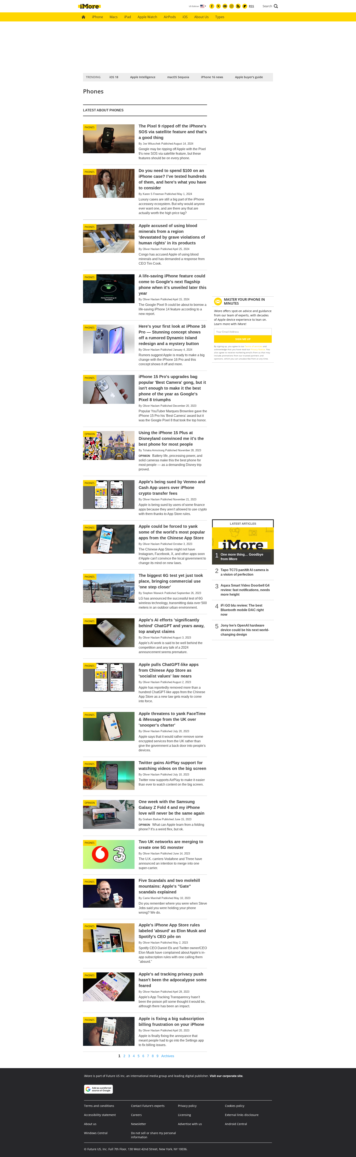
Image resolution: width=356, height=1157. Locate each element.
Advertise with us (190, 1124)
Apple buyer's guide (249, 77)
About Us (201, 17)
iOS (185, 17)
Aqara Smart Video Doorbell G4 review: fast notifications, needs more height (245, 590)
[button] (270, 6)
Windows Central (96, 1133)
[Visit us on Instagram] (231, 6)
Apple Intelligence (142, 77)
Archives (167, 1056)
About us (90, 1124)
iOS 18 (113, 77)
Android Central (236, 1124)
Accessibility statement (100, 1115)
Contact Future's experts (148, 1106)
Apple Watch (147, 17)
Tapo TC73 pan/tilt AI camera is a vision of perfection (245, 572)
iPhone (97, 17)
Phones (90, 127)
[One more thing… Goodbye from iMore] (243, 545)
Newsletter (138, 1124)
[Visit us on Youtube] (224, 6)
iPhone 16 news (212, 77)
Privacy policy (187, 1106)
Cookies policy (234, 1106)
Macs (114, 17)
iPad (127, 17)
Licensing (184, 1115)
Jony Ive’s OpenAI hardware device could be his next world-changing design (245, 630)
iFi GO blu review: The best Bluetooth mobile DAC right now (242, 610)
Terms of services (254, 346)
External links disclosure (242, 1115)
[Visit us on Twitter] (218, 6)
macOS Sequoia (178, 77)
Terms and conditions (99, 1106)
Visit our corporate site (226, 1076)
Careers (136, 1115)
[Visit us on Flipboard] (244, 6)
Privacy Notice (258, 349)
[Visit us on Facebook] (211, 6)
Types (219, 17)
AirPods (170, 17)
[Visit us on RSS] (238, 6)
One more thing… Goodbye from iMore (242, 557)
